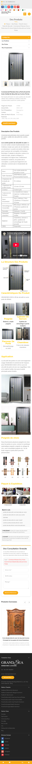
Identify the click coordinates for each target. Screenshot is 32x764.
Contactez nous (5, 718)
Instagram (7, 751)
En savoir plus (7, 677)
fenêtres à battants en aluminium (9, 690)
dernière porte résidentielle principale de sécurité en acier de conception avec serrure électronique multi (15, 538)
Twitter (6, 741)
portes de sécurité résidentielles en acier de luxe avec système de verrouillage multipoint (16, 639)
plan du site (4, 723)
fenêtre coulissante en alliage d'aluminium (11, 692)
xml (2, 725)
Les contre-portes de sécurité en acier (14, 142)
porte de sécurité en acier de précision (14, 525)
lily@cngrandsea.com (13, 4)
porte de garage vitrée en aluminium (10, 704)
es (16, 10)
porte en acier (23, 24)
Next (29, 602)
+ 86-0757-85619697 (8, 669)
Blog (11, 683)
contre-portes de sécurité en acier (13, 522)
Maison (8, 24)
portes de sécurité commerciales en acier (15, 512)
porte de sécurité (7, 26)
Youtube (7, 745)
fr (3, 10)
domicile (3, 714)
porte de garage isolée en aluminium (10, 706)
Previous (24, 602)
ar (24, 10)
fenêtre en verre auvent (7, 695)
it (11, 10)
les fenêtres (5, 41)
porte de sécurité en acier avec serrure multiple (13, 697)
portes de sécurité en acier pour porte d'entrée (14, 516)
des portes (15, 24)
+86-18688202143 (10, 1)
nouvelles (3, 721)
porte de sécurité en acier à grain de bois (11, 699)
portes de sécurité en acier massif (12, 520)
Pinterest (7, 754)
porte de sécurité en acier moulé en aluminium (12, 702)
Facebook (7, 738)
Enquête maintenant (9, 123)
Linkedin (7, 748)
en (7, 10)
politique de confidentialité (8, 728)
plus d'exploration (7, 47)
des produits (4, 716)
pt (20, 10)
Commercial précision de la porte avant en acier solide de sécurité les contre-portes (16, 562)
